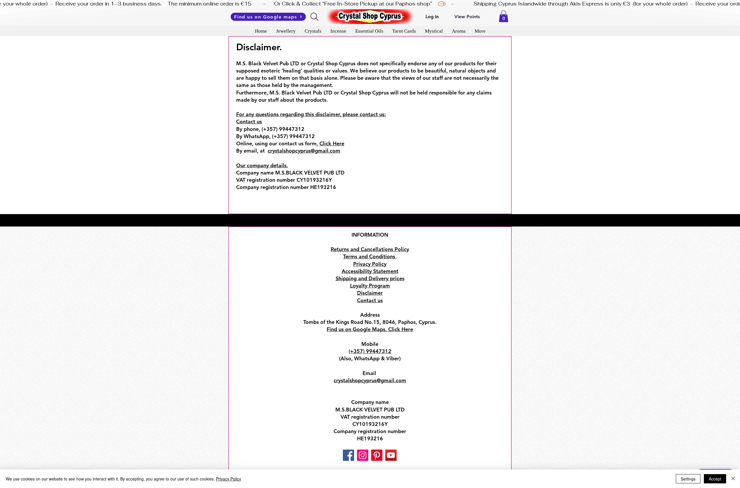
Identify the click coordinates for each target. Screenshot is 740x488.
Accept (715, 479)
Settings (688, 479)
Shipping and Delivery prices (370, 278)
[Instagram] (362, 455)
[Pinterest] (376, 455)
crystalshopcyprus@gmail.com (304, 150)
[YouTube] (391, 455)
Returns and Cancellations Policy (370, 249)
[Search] (314, 17)
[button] (503, 16)
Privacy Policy (228, 479)
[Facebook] (348, 455)
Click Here (331, 143)
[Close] (733, 478)
